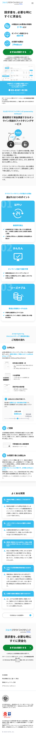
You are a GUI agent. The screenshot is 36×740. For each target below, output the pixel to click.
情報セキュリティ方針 (9, 682)
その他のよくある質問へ (17, 615)
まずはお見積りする (18, 52)
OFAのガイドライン (23, 706)
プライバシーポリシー (9, 686)
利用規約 (5, 675)
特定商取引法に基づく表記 (10, 678)
